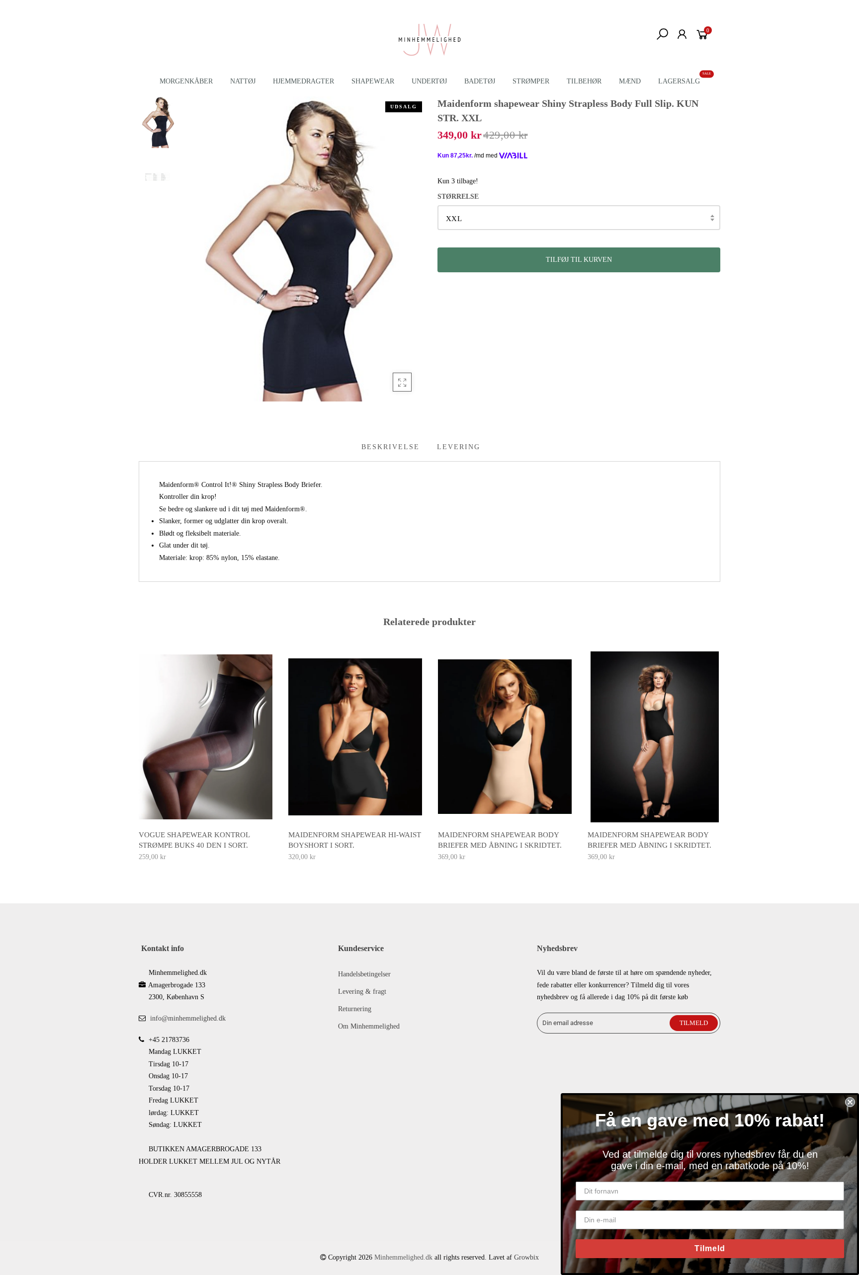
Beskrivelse (390, 447)
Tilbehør (584, 81)
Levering (458, 447)
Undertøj (429, 81)
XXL (454, 219)
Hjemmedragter (303, 81)
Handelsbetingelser (364, 974)
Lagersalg (679, 81)
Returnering (354, 1009)
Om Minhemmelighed (369, 1026)
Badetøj (479, 81)
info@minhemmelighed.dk (188, 1018)
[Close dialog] (850, 1102)
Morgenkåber (186, 81)
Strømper (531, 81)
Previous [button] (138, 754)
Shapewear (372, 81)
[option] (302, 248)
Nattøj (243, 81)
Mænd (630, 81)
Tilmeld (709, 1248)
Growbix (526, 1257)
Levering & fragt (362, 991)
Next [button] (720, 754)
